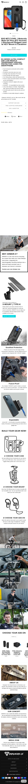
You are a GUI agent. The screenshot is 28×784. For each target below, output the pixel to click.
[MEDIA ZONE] (14, 730)
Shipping (9, 49)
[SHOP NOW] (14, 538)
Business (14, 768)
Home (13, 35)
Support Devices (14, 102)
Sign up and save (13, 758)
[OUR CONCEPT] (14, 701)
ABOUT (14, 761)
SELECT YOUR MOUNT (9, 316)
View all (13, 636)
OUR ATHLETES (13, 771)
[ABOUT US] (14, 673)
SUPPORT (13, 765)
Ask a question (14, 108)
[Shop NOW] (14, 578)
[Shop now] (14, 599)
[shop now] (14, 558)
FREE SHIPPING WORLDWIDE (14, 105)
